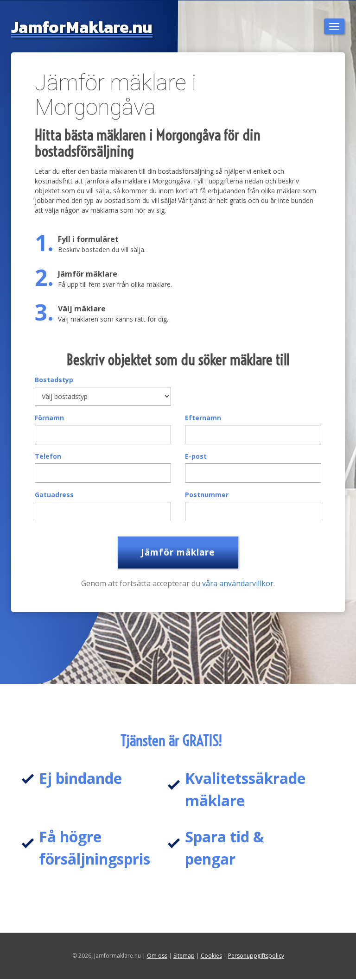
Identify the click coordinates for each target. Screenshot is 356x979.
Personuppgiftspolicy (256, 956)
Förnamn (49, 417)
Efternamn (203, 417)
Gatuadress (54, 494)
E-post (196, 456)
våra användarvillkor (237, 583)
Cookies (211, 956)
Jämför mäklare (178, 552)
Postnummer (207, 494)
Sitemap (184, 956)
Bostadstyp (54, 379)
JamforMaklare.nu (82, 26)
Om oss (157, 956)
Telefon (48, 456)
